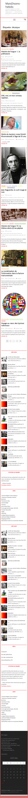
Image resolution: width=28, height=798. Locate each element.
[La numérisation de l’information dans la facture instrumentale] (14, 258)
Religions (14, 185)
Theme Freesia (19, 790)
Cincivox (3, 504)
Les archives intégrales (6, 748)
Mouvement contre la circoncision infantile (12, 520)
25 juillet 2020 (9, 56)
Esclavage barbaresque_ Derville (9, 508)
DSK (11, 103)
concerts (4, 233)
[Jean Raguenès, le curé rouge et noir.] (14, 165)
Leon (3, 139)
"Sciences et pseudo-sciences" (9, 497)
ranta (3, 100)
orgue (14, 60)
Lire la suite (5, 68)
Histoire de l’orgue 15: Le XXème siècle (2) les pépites (12, 227)
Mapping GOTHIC (5, 518)
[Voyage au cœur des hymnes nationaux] (14, 304)
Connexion (4, 651)
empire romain (6, 59)
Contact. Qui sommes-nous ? (8, 740)
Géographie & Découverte (16, 319)
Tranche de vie (16, 93)
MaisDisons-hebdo (12, 5)
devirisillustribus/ (5, 506)
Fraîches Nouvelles (6, 510)
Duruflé (11, 233)
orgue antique (19, 60)
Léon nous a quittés (5, 747)
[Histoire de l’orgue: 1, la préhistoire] (14, 38)
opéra (23, 139)
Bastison (3, 499)
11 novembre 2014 (10, 278)
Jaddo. (3, 511)
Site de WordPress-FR (7, 660)
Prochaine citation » (6, 485)
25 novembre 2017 (10, 139)
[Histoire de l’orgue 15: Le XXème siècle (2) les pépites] (14, 215)
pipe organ (21, 235)
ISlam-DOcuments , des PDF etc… (9, 743)
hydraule (6, 60)
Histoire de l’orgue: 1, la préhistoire (10, 52)
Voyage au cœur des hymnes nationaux (12, 324)
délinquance (5, 197)
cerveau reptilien (6, 103)
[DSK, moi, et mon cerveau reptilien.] (14, 81)
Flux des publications (6, 654)
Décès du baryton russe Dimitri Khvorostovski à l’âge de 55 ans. (13, 135)
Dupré (8, 233)
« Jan (2, 783)
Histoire (11, 48)
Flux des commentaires (7, 657)
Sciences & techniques (20, 223)
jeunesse (15, 197)
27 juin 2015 (9, 231)
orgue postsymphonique (14, 235)
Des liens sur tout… (5, 742)
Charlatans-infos (5, 501)
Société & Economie (6, 93)
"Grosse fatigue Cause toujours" (9, 495)
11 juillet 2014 (9, 328)
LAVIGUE (3, 513)
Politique (8, 185)
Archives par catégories (8, 750)
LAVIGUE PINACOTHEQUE (8, 517)
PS (21, 103)
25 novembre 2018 (11, 100)
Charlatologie (4, 502)
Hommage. (10, 197)
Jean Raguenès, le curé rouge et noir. (13, 191)
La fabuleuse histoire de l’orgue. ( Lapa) (10, 745)
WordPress (3, 792)
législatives (14, 103)
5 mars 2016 (9, 195)
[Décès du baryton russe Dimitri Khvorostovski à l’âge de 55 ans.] (14, 123)
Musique (10, 60)
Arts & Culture (5, 48)
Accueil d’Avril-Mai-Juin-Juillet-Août (10, 738)
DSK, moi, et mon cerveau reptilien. (11, 96)
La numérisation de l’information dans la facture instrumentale (12, 273)
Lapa (3, 56)
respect (22, 197)
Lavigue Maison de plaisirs (8, 515)
